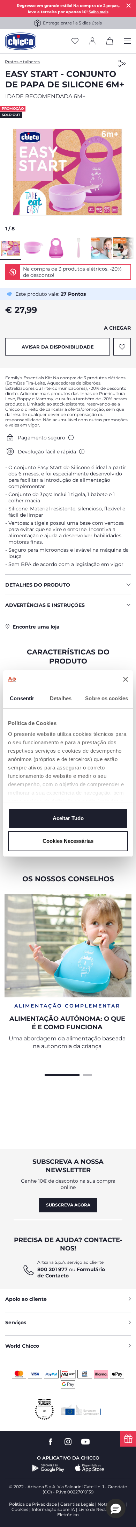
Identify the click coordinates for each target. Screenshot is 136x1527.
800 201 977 (52, 1269)
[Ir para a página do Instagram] (68, 1442)
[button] (68, 170)
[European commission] (81, 1409)
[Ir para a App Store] (89, 1468)
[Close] (129, 5)
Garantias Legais (77, 1504)
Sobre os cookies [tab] (106, 698)
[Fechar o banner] (125, 679)
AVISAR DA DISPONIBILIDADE (58, 347)
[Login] (92, 41)
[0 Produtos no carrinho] (109, 42)
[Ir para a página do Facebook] (50, 1442)
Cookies (20, 1509)
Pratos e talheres (22, 61)
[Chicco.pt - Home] (20, 41)
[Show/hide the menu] (127, 41)
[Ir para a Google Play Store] (48, 1468)
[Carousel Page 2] (87, 1074)
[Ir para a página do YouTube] (85, 1442)
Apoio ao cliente (26, 1299)
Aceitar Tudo (68, 818)
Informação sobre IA (53, 1509)
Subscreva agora (68, 1204)
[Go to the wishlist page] (74, 41)
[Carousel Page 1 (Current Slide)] (62, 1074)
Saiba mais (98, 12)
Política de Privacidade (33, 1504)
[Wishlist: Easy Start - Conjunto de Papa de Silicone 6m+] (122, 347)
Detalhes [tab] (60, 698)
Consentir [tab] (22, 698)
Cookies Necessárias (68, 841)
